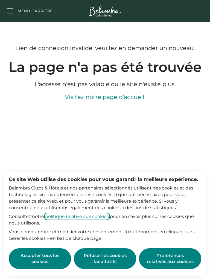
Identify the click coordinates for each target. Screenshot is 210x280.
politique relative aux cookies (77, 216)
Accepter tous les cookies (40, 258)
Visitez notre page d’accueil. (105, 97)
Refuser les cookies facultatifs (105, 258)
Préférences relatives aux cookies (170, 258)
